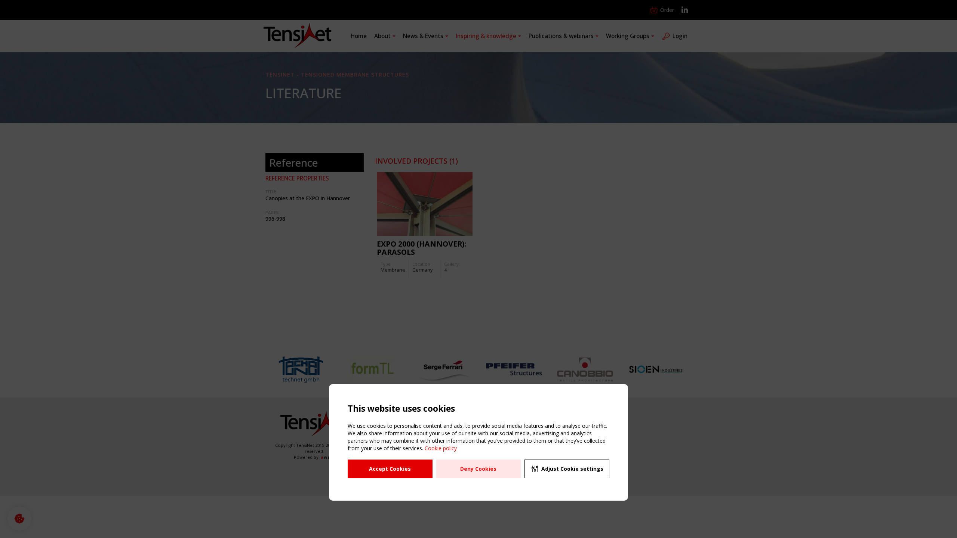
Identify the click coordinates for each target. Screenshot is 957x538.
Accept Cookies (390, 468)
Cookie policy (441, 448)
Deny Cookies (478, 468)
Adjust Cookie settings (572, 468)
